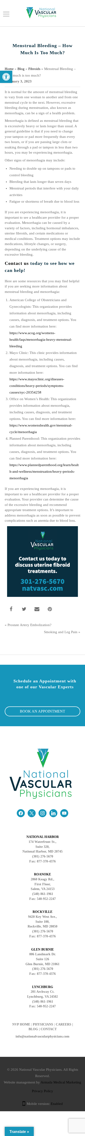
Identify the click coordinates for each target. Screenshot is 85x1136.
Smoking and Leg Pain (60, 632)
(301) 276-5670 (42, 931)
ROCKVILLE (42, 912)
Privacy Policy (42, 1091)
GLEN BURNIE (42, 949)
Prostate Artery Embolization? (29, 625)
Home (9, 69)
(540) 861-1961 (42, 894)
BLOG (33, 1029)
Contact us (17, 263)
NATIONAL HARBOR (42, 837)
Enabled (57, 1104)
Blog (21, 69)
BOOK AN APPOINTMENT (42, 711)
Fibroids (34, 69)
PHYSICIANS (43, 1024)
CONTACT (49, 1029)
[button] (6, 77)
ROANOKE (42, 874)
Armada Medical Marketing (61, 1082)
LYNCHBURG (42, 987)
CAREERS (63, 1024)
